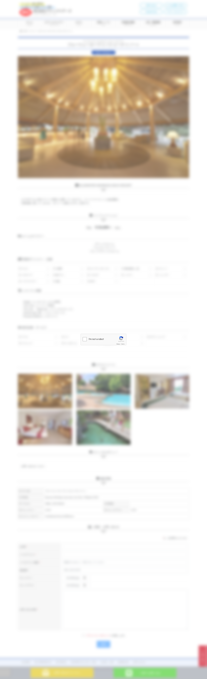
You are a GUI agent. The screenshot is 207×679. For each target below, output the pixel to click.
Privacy (118, 344)
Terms (123, 344)
